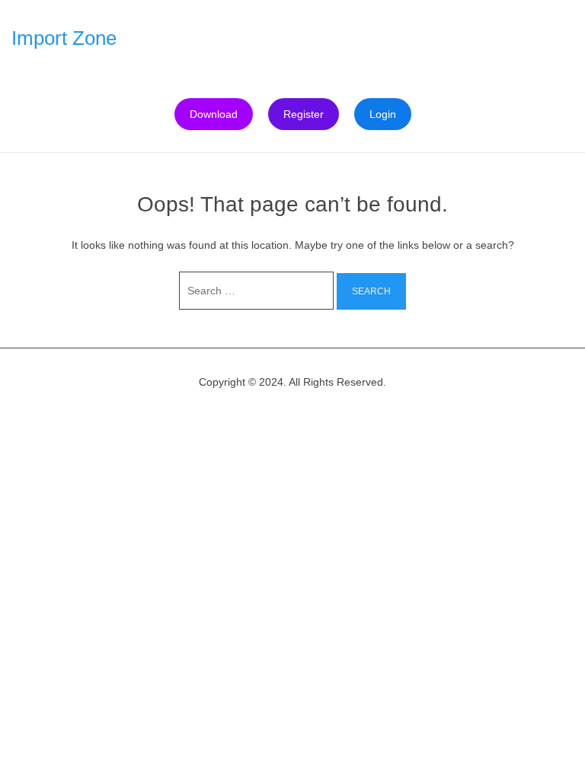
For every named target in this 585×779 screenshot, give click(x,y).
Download (214, 114)
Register (303, 114)
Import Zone (64, 38)
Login (382, 114)
